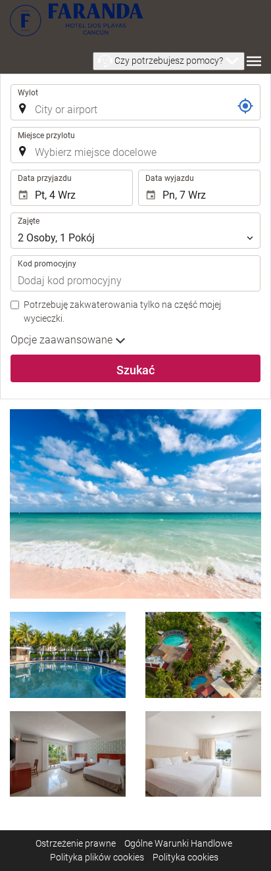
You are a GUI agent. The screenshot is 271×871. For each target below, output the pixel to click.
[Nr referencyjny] (245, 105)
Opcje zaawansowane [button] (63, 340)
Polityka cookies (185, 857)
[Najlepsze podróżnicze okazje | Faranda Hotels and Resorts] (76, 19)
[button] (169, 61)
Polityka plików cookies (97, 857)
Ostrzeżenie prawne (76, 843)
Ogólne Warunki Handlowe (178, 843)
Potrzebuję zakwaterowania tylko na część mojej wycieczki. (122, 311)
